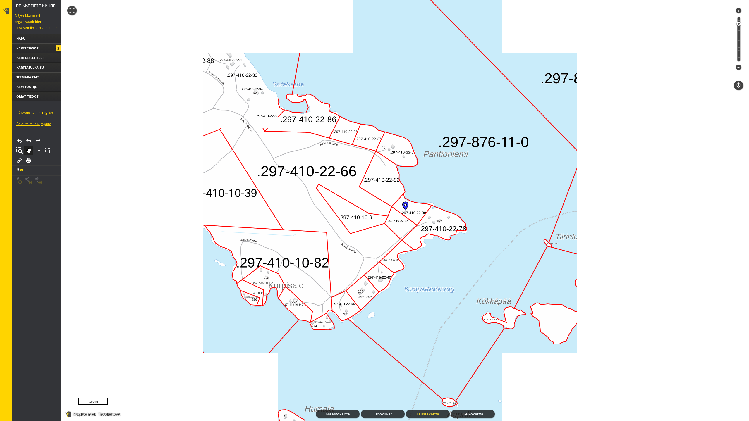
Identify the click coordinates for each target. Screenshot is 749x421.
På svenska (25, 112)
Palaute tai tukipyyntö (33, 123)
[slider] (739, 24)
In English (45, 112)
